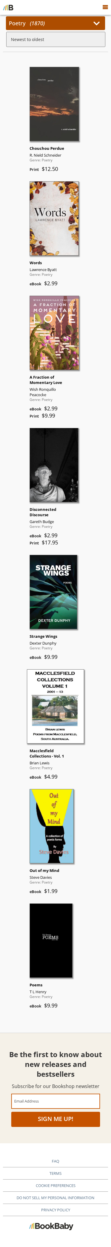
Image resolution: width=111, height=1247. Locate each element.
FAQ (55, 1161)
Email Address (26, 1100)
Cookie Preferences (55, 1185)
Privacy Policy (55, 1210)
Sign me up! (55, 1119)
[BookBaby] (8, 7)
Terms (55, 1173)
